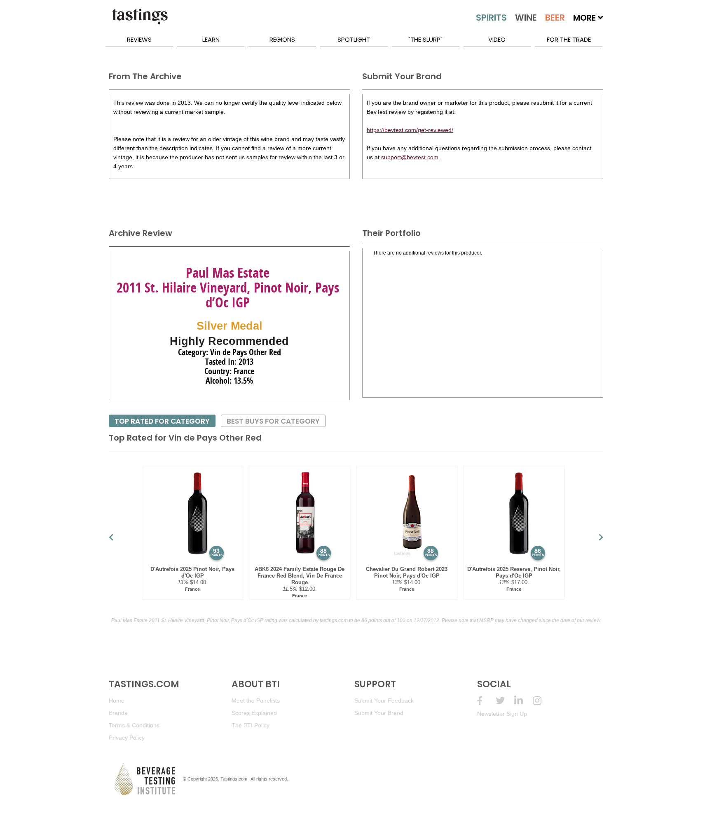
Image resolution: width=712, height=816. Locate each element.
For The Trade (569, 39)
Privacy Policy (127, 737)
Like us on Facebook (486, 700)
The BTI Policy (250, 725)
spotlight (353, 39)
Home (116, 700)
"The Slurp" (425, 39)
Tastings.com (233, 778)
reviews (139, 39)
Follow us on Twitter (505, 700)
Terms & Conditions (134, 725)
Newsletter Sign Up (502, 713)
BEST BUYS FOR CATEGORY (273, 421)
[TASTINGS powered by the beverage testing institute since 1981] (140, 20)
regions (282, 39)
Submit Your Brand (378, 713)
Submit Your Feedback (384, 700)
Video (497, 39)
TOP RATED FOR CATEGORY (162, 421)
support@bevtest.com (409, 157)
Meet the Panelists (256, 700)
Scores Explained (254, 713)
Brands (118, 713)
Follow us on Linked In (523, 700)
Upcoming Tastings (542, 700)
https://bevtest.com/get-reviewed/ (410, 130)
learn (211, 39)
